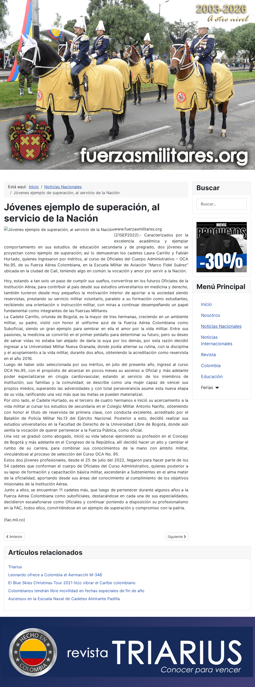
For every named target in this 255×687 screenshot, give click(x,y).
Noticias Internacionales (216, 340)
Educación (212, 376)
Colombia (211, 365)
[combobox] (221, 204)
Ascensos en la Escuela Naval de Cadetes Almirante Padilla (64, 598)
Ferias (207, 387)
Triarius (15, 566)
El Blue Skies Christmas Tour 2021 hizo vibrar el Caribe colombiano (71, 582)
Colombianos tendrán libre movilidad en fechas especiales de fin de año (76, 590)
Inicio (206, 304)
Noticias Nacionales (221, 326)
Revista (208, 354)
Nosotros (210, 315)
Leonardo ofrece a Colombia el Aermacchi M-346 (55, 574)
